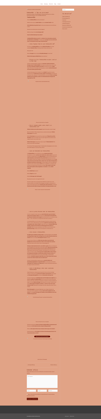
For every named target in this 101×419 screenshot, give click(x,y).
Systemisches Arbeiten (31, 15)
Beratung (46, 3)
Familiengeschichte (65, 21)
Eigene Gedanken (65, 16)
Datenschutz (72, 416)
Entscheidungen (38, 14)
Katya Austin (41, 122)
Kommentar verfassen (31, 14)
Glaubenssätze (44, 145)
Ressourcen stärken (50, 14)
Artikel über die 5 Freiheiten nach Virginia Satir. (35, 263)
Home (42, 3)
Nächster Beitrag (53, 364)
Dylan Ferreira (41, 321)
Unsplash (46, 122)
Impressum (67, 416)
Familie (63, 19)
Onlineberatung (44, 14)
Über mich (51, 3)
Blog (55, 3)
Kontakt (59, 3)
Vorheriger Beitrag (31, 364)
